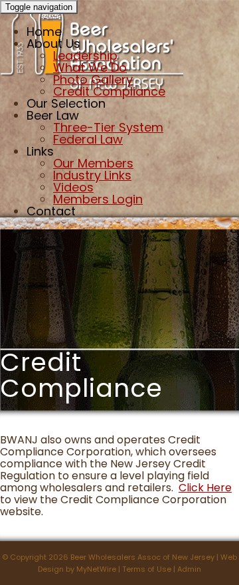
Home (44, 31)
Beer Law (53, 115)
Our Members (93, 163)
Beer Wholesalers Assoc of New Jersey (142, 557)
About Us (53, 43)
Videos (73, 187)
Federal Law (88, 139)
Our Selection (66, 103)
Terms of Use (146, 569)
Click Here (205, 487)
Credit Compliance (109, 91)
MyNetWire (96, 569)
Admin (189, 569)
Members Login (98, 199)
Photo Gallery (93, 79)
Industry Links (92, 175)
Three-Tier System (108, 127)
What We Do (90, 67)
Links (40, 151)
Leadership (85, 55)
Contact (51, 211)
